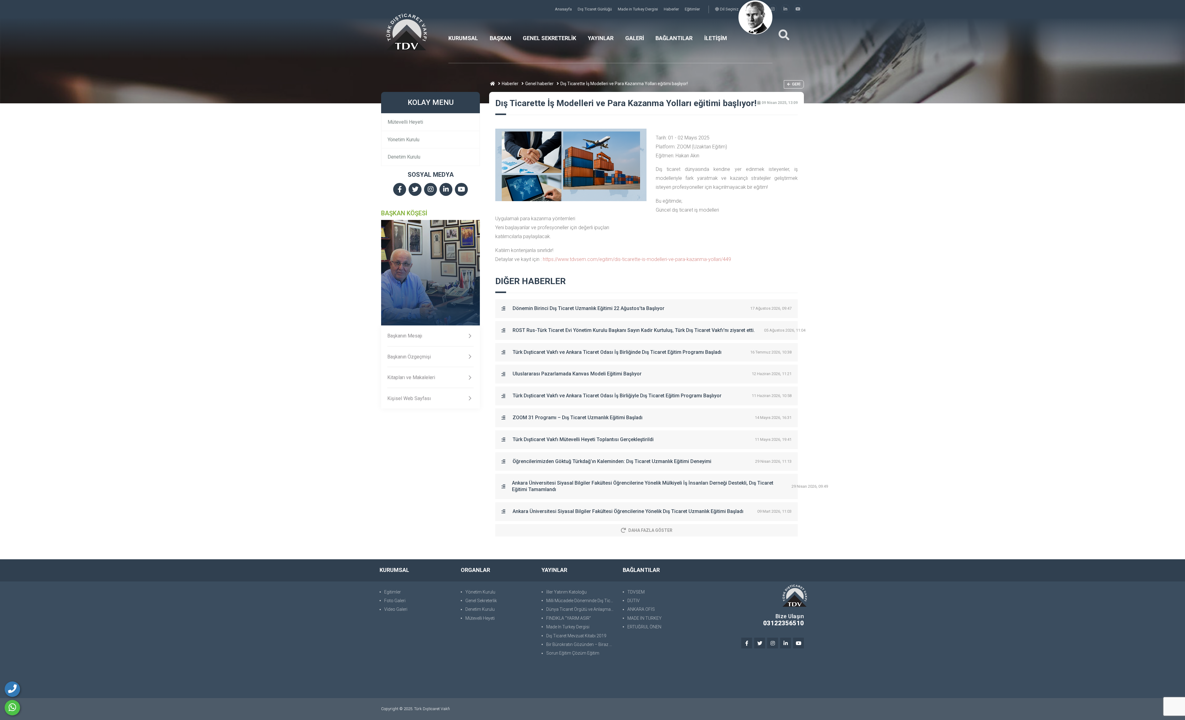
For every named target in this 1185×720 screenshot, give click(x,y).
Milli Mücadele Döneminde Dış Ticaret (581, 600)
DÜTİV (633, 600)
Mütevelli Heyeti (405, 122)
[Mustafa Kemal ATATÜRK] (755, 17)
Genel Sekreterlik (481, 600)
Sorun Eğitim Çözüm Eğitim (572, 653)
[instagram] (772, 9)
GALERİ (634, 38)
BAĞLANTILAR (673, 38)
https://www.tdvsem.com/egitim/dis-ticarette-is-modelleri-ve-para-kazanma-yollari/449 (637, 259)
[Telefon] (12, 689)
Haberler (672, 9)
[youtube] (798, 9)
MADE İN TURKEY (644, 618)
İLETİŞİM (715, 38)
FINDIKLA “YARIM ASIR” (568, 618)
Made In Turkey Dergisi (567, 626)
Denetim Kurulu (404, 157)
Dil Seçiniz (728, 9)
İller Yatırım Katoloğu (566, 592)
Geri (796, 84)
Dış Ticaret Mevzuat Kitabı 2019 (576, 635)
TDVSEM (636, 592)
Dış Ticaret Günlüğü (595, 9)
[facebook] (399, 190)
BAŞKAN (500, 38)
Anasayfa (564, 9)
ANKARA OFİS (641, 609)
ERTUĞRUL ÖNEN (644, 626)
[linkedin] (785, 9)
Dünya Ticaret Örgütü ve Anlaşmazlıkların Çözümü (581, 609)
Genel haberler (539, 83)
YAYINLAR (600, 38)
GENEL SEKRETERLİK (549, 38)
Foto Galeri (394, 600)
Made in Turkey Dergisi (638, 9)
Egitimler (392, 592)
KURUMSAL (463, 38)
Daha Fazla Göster (650, 530)
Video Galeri (395, 609)
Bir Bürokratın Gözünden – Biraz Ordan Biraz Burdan (581, 644)
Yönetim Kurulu (403, 140)
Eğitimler (692, 9)
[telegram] (415, 190)
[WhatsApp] (12, 707)
